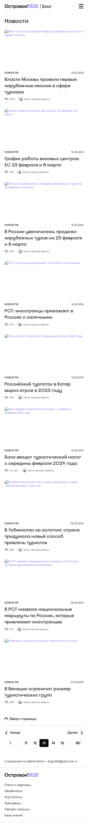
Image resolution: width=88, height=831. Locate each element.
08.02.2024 (77, 602)
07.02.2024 (77, 682)
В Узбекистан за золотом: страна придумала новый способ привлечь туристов (42, 536)
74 (53, 743)
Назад (14, 732)
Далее (73, 732)
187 (78, 743)
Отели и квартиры (18, 785)
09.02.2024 (76, 523)
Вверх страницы (22, 718)
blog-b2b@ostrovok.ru (62, 761)
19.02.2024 (77, 72)
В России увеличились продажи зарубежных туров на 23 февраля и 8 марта (43, 238)
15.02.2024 (77, 225)
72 (35, 743)
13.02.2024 (77, 377)
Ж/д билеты (13, 797)
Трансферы (13, 803)
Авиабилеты (13, 791)
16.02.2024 (77, 152)
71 (26, 743)
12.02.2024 (77, 450)
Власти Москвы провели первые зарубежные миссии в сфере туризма (41, 85)
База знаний (14, 815)
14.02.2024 (77, 304)
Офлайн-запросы (17, 809)
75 (62, 743)
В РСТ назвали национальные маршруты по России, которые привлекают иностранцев (39, 615)
